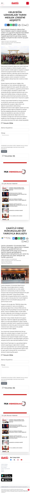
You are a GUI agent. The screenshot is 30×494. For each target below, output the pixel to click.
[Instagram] (18, 459)
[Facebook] (10, 459)
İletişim (2, 471)
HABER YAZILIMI (4, 486)
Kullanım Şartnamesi (5, 468)
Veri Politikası (4, 467)
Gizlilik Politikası (4, 464)
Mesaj (3, 133)
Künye (2, 470)
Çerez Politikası (4, 465)
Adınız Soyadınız (6, 128)
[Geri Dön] (2, 3)
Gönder (4, 151)
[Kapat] (28, 490)
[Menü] (27, 3)
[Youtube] (21, 459)
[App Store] (15, 479)
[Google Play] (15, 475)
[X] (14, 459)
